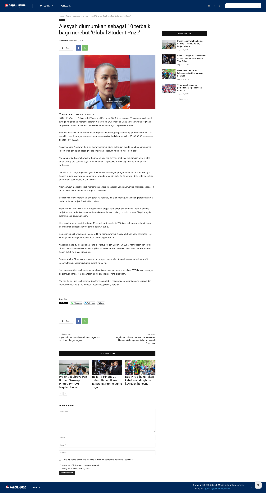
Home (61, 16)
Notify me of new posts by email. (76, 468)
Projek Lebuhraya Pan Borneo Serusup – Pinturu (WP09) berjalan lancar (73, 382)
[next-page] (65, 394)
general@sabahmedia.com (218, 488)
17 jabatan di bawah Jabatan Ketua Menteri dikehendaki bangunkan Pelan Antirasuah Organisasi (135, 340)
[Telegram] (209, 6)
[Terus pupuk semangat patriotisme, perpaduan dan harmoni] (169, 88)
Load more (183, 99)
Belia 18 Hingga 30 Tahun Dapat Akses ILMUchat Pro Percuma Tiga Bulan (191, 58)
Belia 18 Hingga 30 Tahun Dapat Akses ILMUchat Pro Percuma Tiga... (107, 382)
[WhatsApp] (85, 48)
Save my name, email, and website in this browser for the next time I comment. (98, 459)
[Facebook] (214, 6)
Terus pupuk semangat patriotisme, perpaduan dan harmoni (189, 88)
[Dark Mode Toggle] (258, 485)
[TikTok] (219, 6)
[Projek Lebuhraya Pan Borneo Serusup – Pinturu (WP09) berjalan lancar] (74, 367)
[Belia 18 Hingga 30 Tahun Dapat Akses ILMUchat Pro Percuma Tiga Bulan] (107, 367)
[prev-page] (60, 394)
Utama (68, 16)
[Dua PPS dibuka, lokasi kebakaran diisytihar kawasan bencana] (140, 367)
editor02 (64, 41)
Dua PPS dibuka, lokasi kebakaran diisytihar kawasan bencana (139, 380)
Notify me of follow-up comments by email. (80, 465)
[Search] (258, 5)
